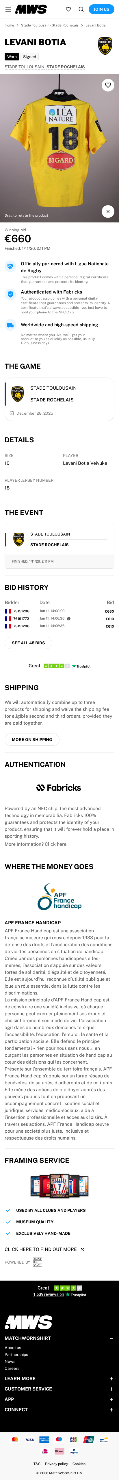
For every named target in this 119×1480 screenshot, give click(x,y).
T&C (37, 1464)
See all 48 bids (28, 643)
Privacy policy (56, 1464)
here (61, 844)
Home (9, 25)
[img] (59, 148)
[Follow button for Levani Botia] (108, 85)
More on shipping (32, 739)
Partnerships (16, 1354)
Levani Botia (95, 25)
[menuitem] (8, 9)
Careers (12, 1368)
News (10, 1361)
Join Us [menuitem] (101, 9)
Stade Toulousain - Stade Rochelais (50, 25)
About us (13, 1347)
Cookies (78, 1464)
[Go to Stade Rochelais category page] (17, 394)
